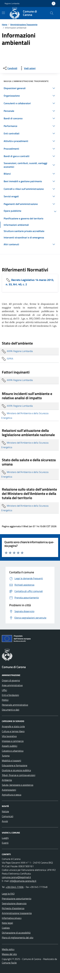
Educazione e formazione (14, 765)
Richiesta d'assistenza (13, 908)
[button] (30, 88)
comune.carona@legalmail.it (16, 877)
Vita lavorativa (9, 736)
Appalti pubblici (9, 746)
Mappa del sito (9, 954)
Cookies (6, 928)
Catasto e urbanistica (12, 751)
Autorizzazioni (9, 790)
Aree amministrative (12, 685)
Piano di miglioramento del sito (17, 937)
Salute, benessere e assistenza (17, 785)
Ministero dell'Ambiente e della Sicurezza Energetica (24, 415)
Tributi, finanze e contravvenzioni (18, 775)
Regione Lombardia (12, 3)
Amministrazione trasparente (17, 913)
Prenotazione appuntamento (16, 898)
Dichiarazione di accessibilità (16, 932)
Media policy (8, 949)
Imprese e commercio (13, 741)
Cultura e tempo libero (13, 731)
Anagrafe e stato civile (13, 726)
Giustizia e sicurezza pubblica (16, 770)
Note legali (7, 923)
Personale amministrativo (15, 705)
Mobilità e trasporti (11, 760)
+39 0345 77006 (15, 887)
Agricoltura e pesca (11, 794)
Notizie (5, 811)
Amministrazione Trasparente (23, 24)
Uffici (4, 690)
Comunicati (7, 816)
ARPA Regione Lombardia (19, 351)
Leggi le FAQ (8, 893)
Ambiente (7, 780)
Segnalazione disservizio (14, 903)
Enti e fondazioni (10, 695)
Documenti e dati (10, 709)
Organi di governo (11, 680)
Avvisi (5, 821)
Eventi (5, 843)
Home (4, 24)
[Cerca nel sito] (51, 13)
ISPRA (9, 358)
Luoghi (5, 838)
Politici (5, 700)
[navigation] (3, 13)
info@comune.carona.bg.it (23, 881)
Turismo (6, 755)
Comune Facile (9, 962)
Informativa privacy (12, 918)
